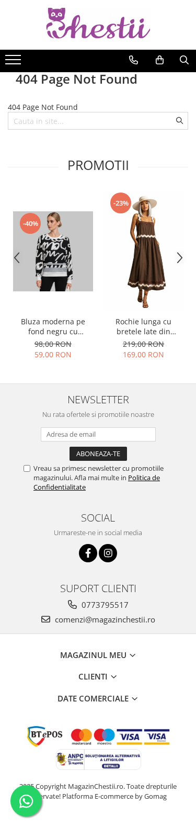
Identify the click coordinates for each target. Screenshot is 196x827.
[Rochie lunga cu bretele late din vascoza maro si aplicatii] (143, 251)
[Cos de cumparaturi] (159, 60)
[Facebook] (88, 553)
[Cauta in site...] (184, 60)
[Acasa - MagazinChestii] (98, 25)
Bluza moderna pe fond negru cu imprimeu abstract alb (53, 326)
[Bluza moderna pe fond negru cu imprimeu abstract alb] (53, 251)
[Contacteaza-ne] (133, 60)
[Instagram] (108, 553)
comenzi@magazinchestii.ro (104, 619)
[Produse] (14, 63)
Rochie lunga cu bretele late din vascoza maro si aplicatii (143, 326)
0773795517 (104, 604)
